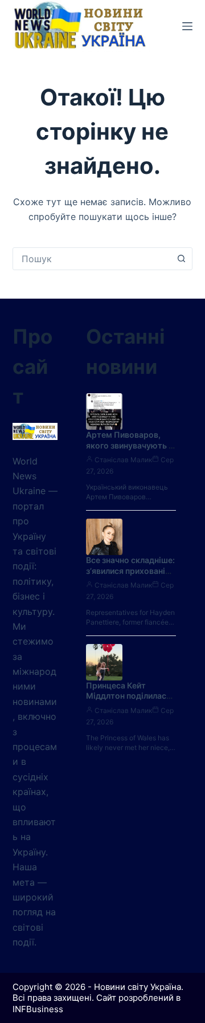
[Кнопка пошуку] (181, 259)
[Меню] (187, 26)
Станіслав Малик (123, 459)
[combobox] (92, 258)
